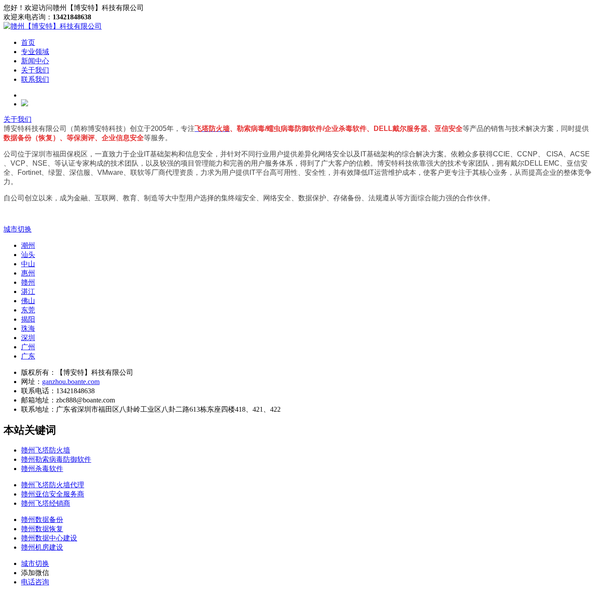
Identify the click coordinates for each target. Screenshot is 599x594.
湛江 (28, 291)
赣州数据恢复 (42, 528)
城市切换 (18, 229)
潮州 (28, 245)
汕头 (28, 254)
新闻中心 (35, 61)
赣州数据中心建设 (49, 538)
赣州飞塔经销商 (45, 503)
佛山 (28, 300)
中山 (28, 264)
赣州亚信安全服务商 (52, 494)
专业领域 (35, 51)
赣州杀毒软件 (42, 468)
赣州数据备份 (42, 519)
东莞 (28, 310)
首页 (28, 42)
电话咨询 (35, 582)
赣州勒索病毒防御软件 (56, 459)
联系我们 (35, 79)
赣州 (28, 282)
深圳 (28, 337)
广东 (28, 356)
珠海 (28, 328)
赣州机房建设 (42, 547)
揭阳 (28, 319)
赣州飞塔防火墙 (45, 450)
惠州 (28, 273)
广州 (28, 347)
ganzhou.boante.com (71, 381)
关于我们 (35, 70)
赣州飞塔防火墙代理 (52, 485)
